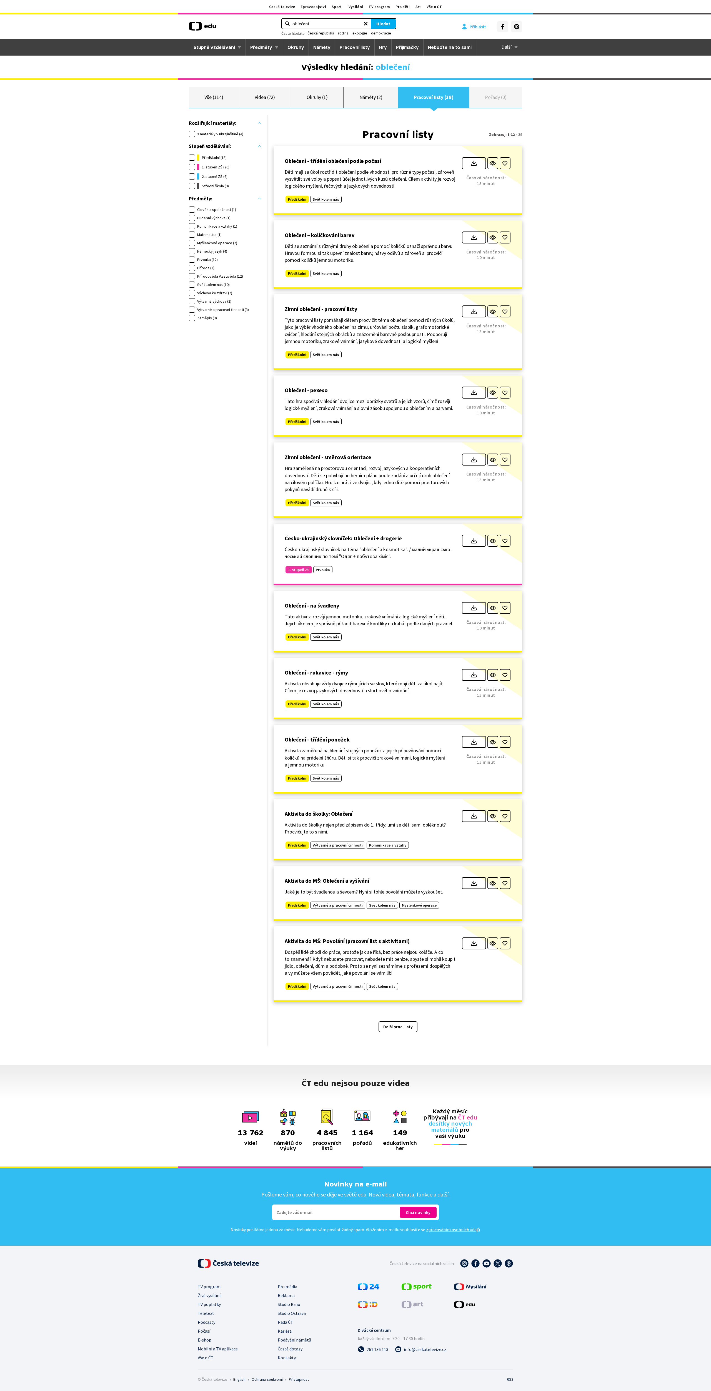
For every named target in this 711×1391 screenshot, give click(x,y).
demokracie (381, 33)
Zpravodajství (313, 6)
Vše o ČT (434, 6)
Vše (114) (213, 97)
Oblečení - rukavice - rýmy (316, 672)
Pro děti (402, 6)
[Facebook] (502, 26)
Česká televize (282, 6)
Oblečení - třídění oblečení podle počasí (333, 160)
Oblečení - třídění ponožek (317, 739)
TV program (379, 6)
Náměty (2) (370, 97)
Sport (337, 6)
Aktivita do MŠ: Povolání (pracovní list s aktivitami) (347, 940)
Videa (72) (265, 97)
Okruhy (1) (317, 97)
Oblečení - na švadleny (312, 605)
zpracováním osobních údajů (453, 1229)
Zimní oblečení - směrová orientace (328, 457)
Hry (383, 47)
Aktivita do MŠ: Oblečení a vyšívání (327, 880)
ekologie (359, 33)
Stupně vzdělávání (214, 47)
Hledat (383, 23)
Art (418, 6)
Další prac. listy (398, 1026)
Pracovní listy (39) (434, 97)
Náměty (322, 47)
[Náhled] (492, 163)
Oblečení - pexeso (306, 390)
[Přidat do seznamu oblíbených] (505, 163)
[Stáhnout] (474, 163)
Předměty (261, 47)
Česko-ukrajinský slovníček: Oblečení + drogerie (343, 538)
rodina (343, 33)
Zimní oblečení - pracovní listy (321, 308)
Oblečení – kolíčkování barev (319, 235)
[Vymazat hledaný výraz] (366, 24)
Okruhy (295, 47)
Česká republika (320, 33)
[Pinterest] (516, 26)
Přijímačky (407, 47)
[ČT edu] (202, 28)
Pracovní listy (355, 47)
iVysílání (355, 6)
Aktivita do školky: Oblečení (318, 813)
